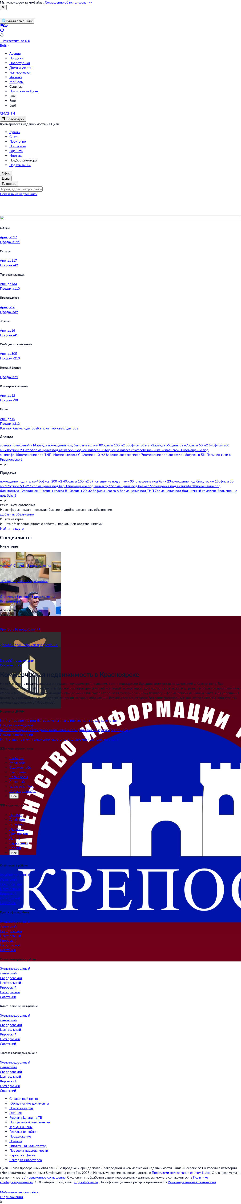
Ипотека (15, 77)
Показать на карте (14, 194)
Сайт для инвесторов (25, 1160)
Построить (17, 146)
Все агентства (10, 665)
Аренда (15, 53)
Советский (8, 903)
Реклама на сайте (22, 1131)
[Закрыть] (3, 7)
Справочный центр (23, 1098)
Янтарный (17, 781)
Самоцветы (18, 772)
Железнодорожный (15, 874)
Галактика (16, 824)
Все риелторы (10, 601)
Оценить (16, 150)
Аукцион (15, 1112)
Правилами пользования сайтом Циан (181, 1172)
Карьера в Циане (22, 1155)
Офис (6, 173)
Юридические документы (29, 1103)
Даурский (16, 829)
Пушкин (15, 814)
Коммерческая (20, 72)
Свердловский (11, 884)
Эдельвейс (17, 762)
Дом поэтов (18, 833)
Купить (14, 132)
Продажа (16, 58)
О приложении (11, 1197)
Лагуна (14, 838)
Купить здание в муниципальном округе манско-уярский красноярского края (59, 739)
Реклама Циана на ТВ (25, 1117)
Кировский (8, 893)
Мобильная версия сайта (19, 1192)
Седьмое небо (20, 767)
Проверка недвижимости (28, 1150)
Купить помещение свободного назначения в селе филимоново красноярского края (64, 730)
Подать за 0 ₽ (20, 165)
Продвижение (20, 1136)
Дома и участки (21, 67)
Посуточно (17, 141)
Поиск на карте (21, 1108)
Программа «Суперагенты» (29, 1122)
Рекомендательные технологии (192, 1182)
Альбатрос (17, 819)
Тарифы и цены (20, 1127)
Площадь (9, 183)
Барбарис (16, 758)
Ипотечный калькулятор (28, 1145)
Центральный (10, 889)
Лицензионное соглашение (44, 1177)
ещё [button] (3, 464)
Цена (6, 178)
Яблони (15, 847)
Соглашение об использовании (68, 2)
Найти (32, 194)
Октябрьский (10, 898)
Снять (13, 136)
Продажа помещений (16, 725)
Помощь (15, 1141)
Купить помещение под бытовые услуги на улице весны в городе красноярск (59, 720)
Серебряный (18, 843)
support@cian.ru (86, 1182)
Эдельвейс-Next (21, 786)
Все (14, 796)
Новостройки (19, 63)
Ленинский (8, 879)
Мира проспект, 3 (22, 791)
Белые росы (18, 777)
